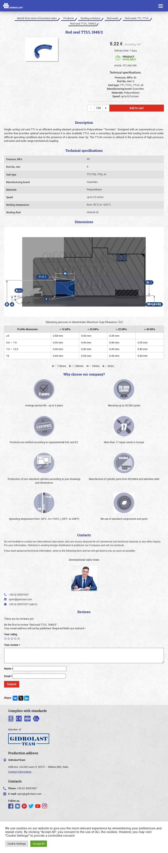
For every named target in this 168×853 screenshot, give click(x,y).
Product (129, 58)
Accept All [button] (38, 843)
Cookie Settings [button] (17, 843)
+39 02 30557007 (27, 788)
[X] (20, 698)
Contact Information (19, 772)
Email (8, 676)
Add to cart (136, 108)
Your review (12, 645)
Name (8, 668)
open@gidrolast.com (29, 794)
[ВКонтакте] (15, 698)
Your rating (10, 634)
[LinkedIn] (26, 698)
